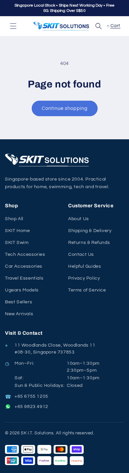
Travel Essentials (24, 278)
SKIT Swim (16, 242)
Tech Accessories (25, 254)
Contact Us (81, 254)
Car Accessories (23, 266)
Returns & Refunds (89, 242)
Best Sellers (18, 302)
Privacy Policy (84, 278)
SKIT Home (17, 230)
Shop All (14, 219)
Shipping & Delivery (89, 230)
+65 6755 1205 (31, 396)
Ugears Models (22, 290)
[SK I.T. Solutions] (48, 160)
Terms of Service (87, 290)
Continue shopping (65, 108)
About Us (78, 219)
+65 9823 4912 (31, 406)
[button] (13, 26)
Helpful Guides (84, 266)
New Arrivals (19, 314)
